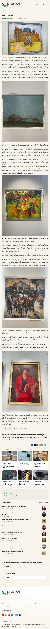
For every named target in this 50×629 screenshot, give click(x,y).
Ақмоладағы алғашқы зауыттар (10, 544)
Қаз (37, 4)
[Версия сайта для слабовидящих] (44, 5)
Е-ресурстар (5, 600)
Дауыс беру (7, 577)
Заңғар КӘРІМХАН (10, 18)
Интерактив (5, 603)
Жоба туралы (29, 598)
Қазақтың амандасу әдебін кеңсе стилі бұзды (14, 506)
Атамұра (4, 598)
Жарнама (28, 606)
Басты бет (6, 11)
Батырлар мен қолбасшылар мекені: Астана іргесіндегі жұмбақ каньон (18, 513)
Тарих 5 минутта (24, 11)
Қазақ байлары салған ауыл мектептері (12, 551)
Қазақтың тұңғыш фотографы (10, 538)
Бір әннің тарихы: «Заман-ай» (10, 525)
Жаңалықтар (15, 11)
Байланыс (28, 600)
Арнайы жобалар (6, 606)
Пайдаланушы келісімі (31, 603)
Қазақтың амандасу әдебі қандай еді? (12, 532)
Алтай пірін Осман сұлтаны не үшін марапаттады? (15, 519)
